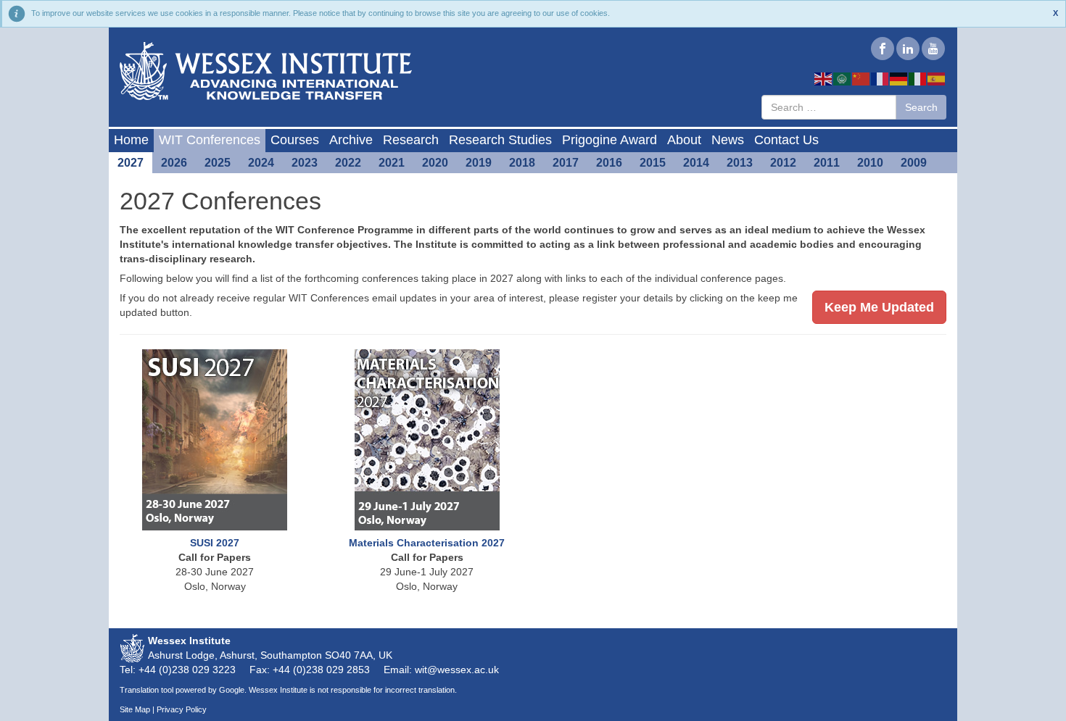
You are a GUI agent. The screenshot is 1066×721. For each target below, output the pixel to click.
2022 (348, 163)
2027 (130, 163)
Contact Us (786, 140)
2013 (740, 163)
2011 (827, 163)
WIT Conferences (209, 140)
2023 (305, 163)
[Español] (936, 78)
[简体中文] (861, 78)
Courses (294, 140)
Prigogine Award (609, 140)
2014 (696, 163)
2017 (566, 163)
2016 (609, 163)
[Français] (880, 78)
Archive (351, 140)
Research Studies (500, 140)
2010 (870, 163)
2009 (914, 163)
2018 (522, 163)
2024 (261, 163)
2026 (174, 163)
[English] (823, 78)
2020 (435, 163)
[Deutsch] (899, 78)
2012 (783, 163)
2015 (653, 163)
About (684, 140)
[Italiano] (918, 78)
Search (921, 107)
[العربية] (842, 78)
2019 (479, 163)
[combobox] (828, 107)
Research (411, 140)
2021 (392, 163)
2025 (217, 163)
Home (131, 140)
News (727, 140)
